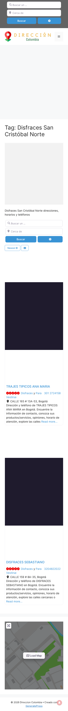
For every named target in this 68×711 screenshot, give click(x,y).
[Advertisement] (34, 80)
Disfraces (27, 393)
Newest (11, 248)
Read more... (49, 421)
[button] (9, 366)
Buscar (25, 20)
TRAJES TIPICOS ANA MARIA (28, 386)
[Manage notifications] (59, 702)
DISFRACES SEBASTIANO (25, 562)
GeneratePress (34, 705)
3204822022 (52, 568)
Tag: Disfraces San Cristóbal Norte (29, 131)
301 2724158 (52, 393)
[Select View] (25, 248)
